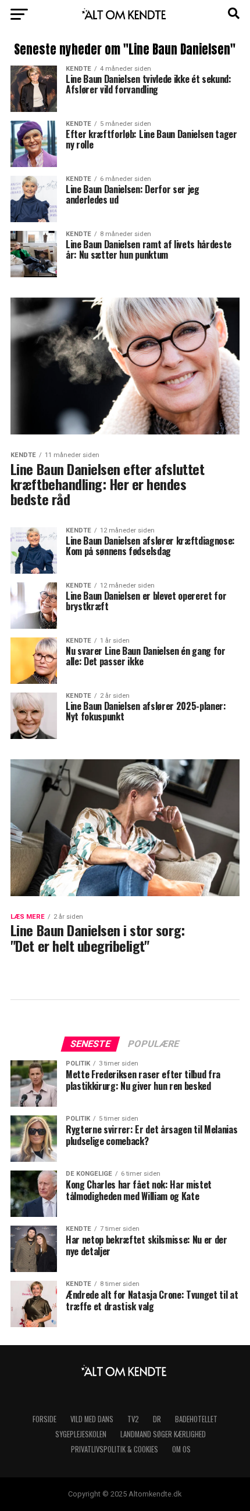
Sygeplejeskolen (80, 1434)
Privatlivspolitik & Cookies (114, 1449)
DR (157, 1419)
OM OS (181, 1449)
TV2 (133, 1419)
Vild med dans (91, 1419)
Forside (44, 1419)
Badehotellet (196, 1419)
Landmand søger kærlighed (163, 1434)
